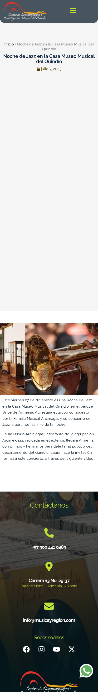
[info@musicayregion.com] (49, 606)
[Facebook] (26, 649)
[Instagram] (41, 649)
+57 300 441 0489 (49, 547)
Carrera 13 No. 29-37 (49, 580)
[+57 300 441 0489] (49, 533)
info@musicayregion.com (49, 620)
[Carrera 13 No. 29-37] (49, 566)
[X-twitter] (71, 649)
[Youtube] (57, 649)
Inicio (9, 44)
